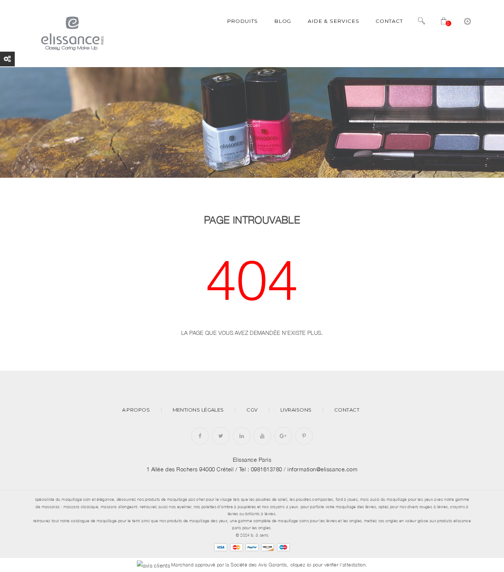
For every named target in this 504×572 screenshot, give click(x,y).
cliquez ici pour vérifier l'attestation (328, 565)
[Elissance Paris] (71, 33)
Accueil (252, 125)
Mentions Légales (198, 410)
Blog (282, 21)
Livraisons (296, 410)
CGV (252, 410)
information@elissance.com (322, 469)
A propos (136, 410)
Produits (242, 21)
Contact (389, 21)
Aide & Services (333, 21)
